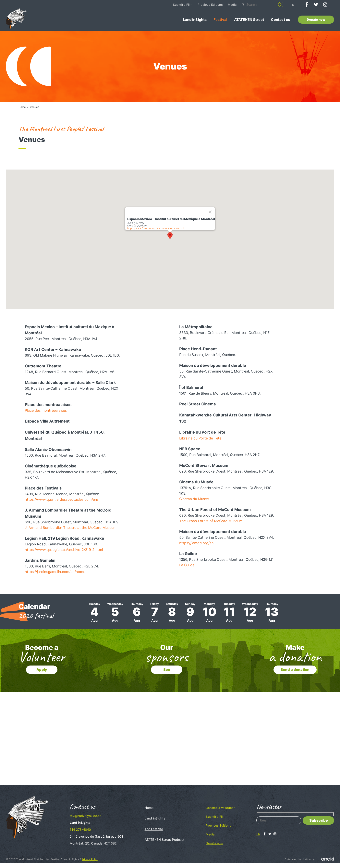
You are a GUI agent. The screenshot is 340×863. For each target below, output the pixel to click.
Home (22, 106)
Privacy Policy (90, 859)
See (166, 669)
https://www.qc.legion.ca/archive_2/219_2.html (64, 550)
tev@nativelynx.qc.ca (85, 816)
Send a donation (295, 669)
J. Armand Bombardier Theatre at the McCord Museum (70, 528)
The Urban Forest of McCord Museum (210, 521)
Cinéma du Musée (194, 499)
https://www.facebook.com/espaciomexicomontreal (155, 228)
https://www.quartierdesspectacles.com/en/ (61, 499)
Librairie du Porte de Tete (200, 438)
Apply (41, 669)
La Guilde (186, 565)
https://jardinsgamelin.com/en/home (55, 572)
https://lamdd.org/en (196, 543)
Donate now (316, 19)
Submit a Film (182, 4)
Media (232, 4)
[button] (170, 235)
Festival (220, 20)
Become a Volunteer (220, 808)
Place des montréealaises (46, 410)
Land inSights (195, 20)
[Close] (210, 212)
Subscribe (318, 820)
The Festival (154, 829)
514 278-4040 (80, 829)
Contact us (280, 20)
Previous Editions (210, 4)
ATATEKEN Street (249, 20)
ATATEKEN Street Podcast (165, 840)
